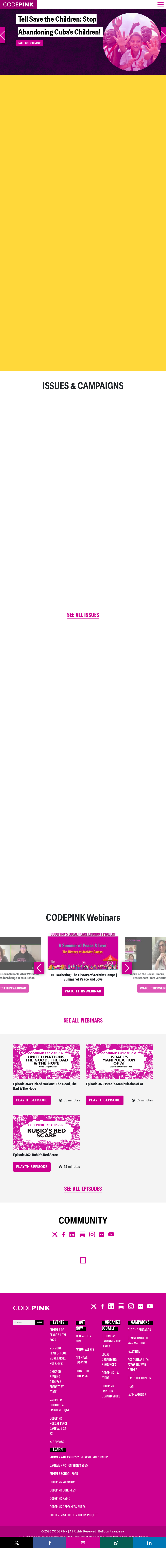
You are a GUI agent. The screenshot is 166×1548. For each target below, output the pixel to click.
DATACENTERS (124, 715)
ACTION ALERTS (85, 1349)
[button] (2, 35)
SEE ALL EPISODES (83, 1189)
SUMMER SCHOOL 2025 (64, 1473)
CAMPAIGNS (140, 1323)
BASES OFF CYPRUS (139, 1378)
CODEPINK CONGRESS (63, 1490)
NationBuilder (117, 1531)
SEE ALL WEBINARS (83, 1021)
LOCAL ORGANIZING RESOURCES (109, 1359)
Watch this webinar (83, 991)
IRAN (119, 778)
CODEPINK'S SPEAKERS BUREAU (68, 1506)
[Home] (18, 4)
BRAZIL (23, 788)
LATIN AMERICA (137, 1394)
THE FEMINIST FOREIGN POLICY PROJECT (74, 1515)
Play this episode (31, 1100)
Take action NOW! (29, 56)
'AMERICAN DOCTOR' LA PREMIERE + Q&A (59, 1405)
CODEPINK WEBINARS (63, 1482)
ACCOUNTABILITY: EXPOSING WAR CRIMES (138, 1364)
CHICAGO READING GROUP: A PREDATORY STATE (57, 1381)
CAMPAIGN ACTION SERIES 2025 (69, 1465)
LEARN (58, 1450)
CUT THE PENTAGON (139, 1329)
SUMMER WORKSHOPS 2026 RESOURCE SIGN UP (79, 1457)
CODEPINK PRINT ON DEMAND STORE (111, 1391)
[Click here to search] (28, 1321)
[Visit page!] (74, 357)
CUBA (22, 694)
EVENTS (58, 1323)
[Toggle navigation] (160, 4)
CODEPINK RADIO (60, 1498)
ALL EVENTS (56, 1441)
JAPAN (119, 663)
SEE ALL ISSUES (83, 615)
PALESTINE (134, 1351)
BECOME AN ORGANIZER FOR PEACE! (111, 1341)
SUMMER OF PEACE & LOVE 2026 (58, 1334)
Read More (26, 253)
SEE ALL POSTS (83, 885)
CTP (118, 829)
